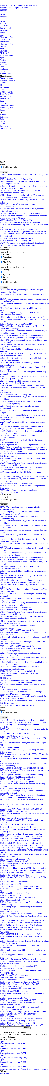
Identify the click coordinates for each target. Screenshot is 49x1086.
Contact (3, 121)
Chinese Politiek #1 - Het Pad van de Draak (20, 923)
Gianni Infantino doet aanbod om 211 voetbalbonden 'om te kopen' (18, 967)
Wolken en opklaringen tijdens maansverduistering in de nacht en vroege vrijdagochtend (23, 332)
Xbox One (4, 89)
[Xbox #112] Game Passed (14, 991)
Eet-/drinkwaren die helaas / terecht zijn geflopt (22, 795)
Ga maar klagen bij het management (17, 781)
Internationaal (5, 28)
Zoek (14, 5)
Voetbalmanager (6, 78)
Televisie (3, 51)
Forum (2, 5)
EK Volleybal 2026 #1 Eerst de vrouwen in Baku (22, 1018)
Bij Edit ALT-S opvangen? (14, 882)
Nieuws (31, 5)
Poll (4, 280)
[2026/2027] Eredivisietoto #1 (15, 779)
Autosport (4, 64)
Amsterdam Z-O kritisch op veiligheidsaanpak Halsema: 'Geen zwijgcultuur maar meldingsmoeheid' (21, 336)
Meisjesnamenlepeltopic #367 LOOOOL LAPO (23, 1011)
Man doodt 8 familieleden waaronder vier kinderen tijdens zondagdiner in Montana (23, 216)
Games (3, 83)
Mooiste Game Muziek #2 (14, 861)
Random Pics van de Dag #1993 (16, 241)
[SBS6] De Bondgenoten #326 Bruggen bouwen (23, 722)
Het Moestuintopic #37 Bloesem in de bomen (21, 959)
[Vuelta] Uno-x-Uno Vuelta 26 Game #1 (19, 841)
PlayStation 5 (5, 96)
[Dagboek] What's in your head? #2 (17, 1023)
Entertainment (5, 42)
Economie (4, 30)
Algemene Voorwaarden (9, 1069)
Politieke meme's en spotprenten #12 (18, 811)
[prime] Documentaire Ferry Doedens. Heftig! (22, 775)
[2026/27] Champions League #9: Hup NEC (21, 843)
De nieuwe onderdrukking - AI (15, 859)
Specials (18, 7)
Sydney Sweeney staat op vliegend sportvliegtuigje (23, 229)
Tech (2, 35)
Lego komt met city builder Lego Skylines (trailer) (22, 213)
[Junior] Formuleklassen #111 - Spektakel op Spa (23, 868)
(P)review (6, 274)
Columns (38, 5)
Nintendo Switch (6, 92)
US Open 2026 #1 (10, 884)
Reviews (3, 7)
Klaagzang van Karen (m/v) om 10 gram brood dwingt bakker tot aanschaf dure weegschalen (22, 244)
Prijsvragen (4, 119)
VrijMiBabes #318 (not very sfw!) (16, 238)
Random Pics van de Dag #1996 (16, 179)
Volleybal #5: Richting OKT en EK (18, 1021)
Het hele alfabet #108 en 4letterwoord (18, 1014)
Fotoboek (4, 117)
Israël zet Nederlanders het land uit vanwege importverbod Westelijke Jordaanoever (21, 468)
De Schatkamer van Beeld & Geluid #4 (19, 982)
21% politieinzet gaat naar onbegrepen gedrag (21, 886)
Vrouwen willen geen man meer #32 (17, 927)
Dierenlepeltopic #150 (12, 1009)
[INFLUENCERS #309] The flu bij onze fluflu (22, 734)
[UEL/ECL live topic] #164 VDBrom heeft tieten (23, 720)
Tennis (2, 67)
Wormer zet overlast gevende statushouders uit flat (23, 231)
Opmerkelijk (5, 39)
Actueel (3, 23)
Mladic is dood (9, 747)
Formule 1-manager (8, 80)
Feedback (4, 126)
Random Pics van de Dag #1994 (16, 220)
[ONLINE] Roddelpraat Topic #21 (17, 797)
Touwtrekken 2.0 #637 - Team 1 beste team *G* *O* (24, 980)
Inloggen (3, 10)
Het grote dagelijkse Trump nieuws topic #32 (21, 834)
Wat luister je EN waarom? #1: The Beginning (21, 925)
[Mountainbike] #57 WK (12, 900)
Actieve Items (22, 5)
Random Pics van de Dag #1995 (16, 197)
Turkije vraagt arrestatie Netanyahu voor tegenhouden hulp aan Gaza (19, 517)
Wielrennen (4, 69)
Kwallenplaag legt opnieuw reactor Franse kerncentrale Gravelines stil (19, 313)
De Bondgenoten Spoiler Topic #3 (17, 989)
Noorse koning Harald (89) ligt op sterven (20, 838)
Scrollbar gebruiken (10, 167)
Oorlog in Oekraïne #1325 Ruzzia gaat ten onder (22, 768)
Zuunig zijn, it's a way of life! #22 (17, 788)
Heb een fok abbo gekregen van (16, 818)
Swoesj (5, 392)
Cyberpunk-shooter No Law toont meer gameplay (22, 415)
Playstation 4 (5, 87)
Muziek (3, 46)
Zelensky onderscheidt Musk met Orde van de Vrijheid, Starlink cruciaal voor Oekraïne (21, 427)
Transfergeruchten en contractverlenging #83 (21, 1025)
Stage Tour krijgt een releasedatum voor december (22, 447)
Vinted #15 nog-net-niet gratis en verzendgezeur (23, 847)
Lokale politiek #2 (10, 895)
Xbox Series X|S (6, 94)
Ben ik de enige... (10, 1016)
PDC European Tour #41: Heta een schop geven (22, 873)
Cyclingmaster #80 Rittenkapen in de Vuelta (21, 914)
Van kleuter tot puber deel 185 (15, 893)
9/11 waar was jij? (11, 986)
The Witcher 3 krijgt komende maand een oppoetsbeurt (24, 476)
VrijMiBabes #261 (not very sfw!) (17, 705)
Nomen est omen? (11, 911)
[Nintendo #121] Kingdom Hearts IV (18, 777)
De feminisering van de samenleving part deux (21, 836)
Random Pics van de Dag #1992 (16, 607)
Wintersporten (5, 74)
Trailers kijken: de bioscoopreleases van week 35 (22, 317)
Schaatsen (4, 71)
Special (5, 277)
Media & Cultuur (7, 53)
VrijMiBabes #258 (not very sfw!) (17, 646)
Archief (25, 7)
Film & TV (4, 99)
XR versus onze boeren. (13, 698)
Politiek (3, 33)
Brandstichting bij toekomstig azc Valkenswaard (22, 195)
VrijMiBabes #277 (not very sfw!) (17, 630)
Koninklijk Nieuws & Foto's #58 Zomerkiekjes (22, 870)
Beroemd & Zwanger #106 (14, 875)
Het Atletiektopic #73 (11, 736)
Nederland (4, 26)
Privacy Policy (26, 1069)
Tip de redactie (6, 128)
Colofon (3, 124)
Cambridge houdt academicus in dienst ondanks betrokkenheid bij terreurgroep (22, 402)
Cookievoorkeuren (41, 1069)
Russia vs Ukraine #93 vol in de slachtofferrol (22, 920)
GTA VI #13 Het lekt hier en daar (17, 825)
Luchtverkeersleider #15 (13, 998)
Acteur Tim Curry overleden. (15, 975)
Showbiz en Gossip (7, 37)
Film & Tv (7, 262)
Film (2, 48)
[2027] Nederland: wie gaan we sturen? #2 (20, 934)
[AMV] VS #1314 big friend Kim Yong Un (21, 809)
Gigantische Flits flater (12, 977)
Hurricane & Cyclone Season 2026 (17, 898)
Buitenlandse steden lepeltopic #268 (18, 1000)
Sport (2, 58)
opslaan (4, 172)
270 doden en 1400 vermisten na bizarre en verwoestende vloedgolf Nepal (20, 191)
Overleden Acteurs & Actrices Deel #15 (19, 984)
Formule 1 (4, 62)
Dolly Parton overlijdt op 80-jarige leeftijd (20, 222)
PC (1, 85)
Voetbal (3, 60)
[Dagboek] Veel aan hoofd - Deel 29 (18, 827)
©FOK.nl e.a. (5, 1073)
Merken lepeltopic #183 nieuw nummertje (20, 1007)
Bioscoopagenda (6, 55)
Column (6, 272)
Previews (11, 7)
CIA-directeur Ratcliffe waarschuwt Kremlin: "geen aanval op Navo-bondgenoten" (24, 327)
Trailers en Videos (7, 105)
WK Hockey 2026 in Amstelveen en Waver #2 (22, 845)
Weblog (9, 5)
